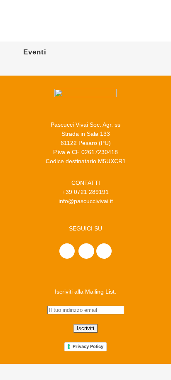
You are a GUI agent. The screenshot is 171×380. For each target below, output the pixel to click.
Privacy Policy (88, 346)
